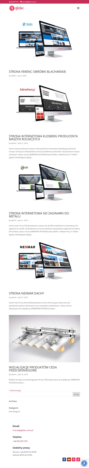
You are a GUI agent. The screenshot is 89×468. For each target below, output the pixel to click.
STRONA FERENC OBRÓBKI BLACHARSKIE (37, 72)
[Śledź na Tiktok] (78, 459)
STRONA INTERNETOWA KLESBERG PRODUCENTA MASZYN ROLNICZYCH (43, 137)
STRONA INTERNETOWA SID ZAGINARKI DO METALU (39, 214)
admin (13, 76)
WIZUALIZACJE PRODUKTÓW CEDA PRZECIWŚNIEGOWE (33, 368)
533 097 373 (15, 2)
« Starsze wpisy (15, 390)
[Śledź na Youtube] (69, 459)
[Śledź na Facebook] (64, 459)
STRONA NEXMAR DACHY (26, 293)
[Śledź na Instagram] (73, 459)
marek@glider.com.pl (23, 430)
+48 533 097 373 (20, 441)
